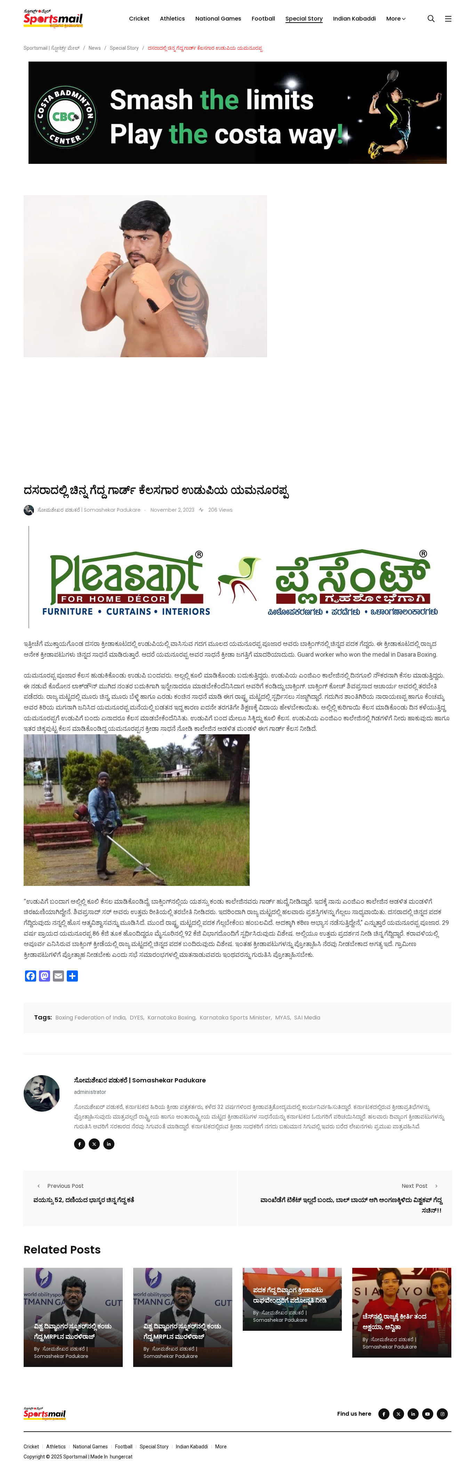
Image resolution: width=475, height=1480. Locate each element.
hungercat (121, 1456)
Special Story (304, 19)
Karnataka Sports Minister (235, 1018)
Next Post (415, 1186)
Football (263, 19)
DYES (136, 1018)
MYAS (282, 1018)
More (393, 19)
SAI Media (307, 1018)
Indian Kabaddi (354, 19)
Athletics (172, 19)
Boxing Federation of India (90, 1018)
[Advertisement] (237, 430)
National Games (218, 19)
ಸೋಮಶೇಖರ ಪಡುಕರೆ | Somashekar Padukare (140, 1080)
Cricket (139, 19)
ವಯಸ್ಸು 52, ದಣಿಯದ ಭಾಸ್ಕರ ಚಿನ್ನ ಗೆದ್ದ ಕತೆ (83, 1199)
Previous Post (65, 1186)
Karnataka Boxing (171, 1018)
